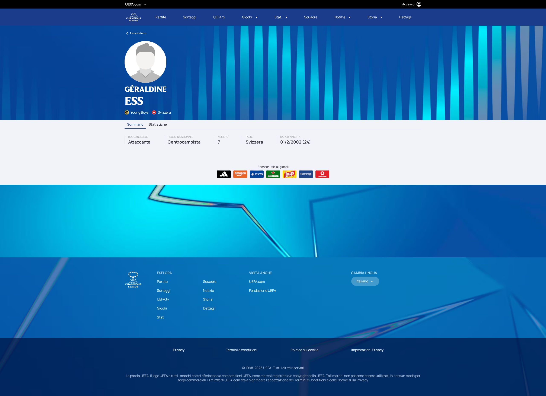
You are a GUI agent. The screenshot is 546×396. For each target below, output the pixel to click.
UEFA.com (257, 281)
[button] (249, 17)
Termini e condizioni (241, 350)
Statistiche (158, 124)
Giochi (162, 308)
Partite (162, 281)
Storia (207, 299)
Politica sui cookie (304, 350)
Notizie (208, 290)
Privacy (178, 350)
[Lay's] (289, 174)
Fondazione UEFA (262, 290)
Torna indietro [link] (138, 33)
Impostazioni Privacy (367, 350)
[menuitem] (164, 17)
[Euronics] (306, 174)
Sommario (135, 124)
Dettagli (209, 308)
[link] (161, 17)
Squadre (209, 281)
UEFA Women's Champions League (133, 17)
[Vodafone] (322, 174)
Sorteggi (163, 290)
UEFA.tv (163, 299)
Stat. (160, 317)
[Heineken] (273, 174)
